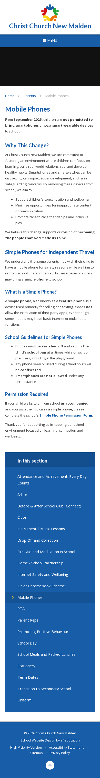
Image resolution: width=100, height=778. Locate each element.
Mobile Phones (57, 95)
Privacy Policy (60, 753)
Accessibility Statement (66, 747)
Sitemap (36, 753)
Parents (30, 95)
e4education (70, 740)
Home (9, 95)
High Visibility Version (26, 747)
